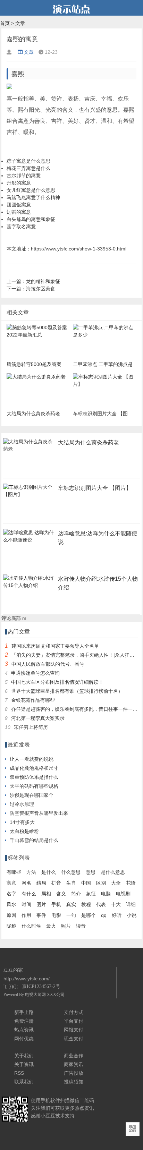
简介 (76, 893)
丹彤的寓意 (19, 183)
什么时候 (31, 926)
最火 (51, 926)
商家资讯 (73, 1064)
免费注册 (24, 1021)
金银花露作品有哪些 (33, 700)
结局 (41, 883)
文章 (20, 23)
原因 (11, 915)
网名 (26, 883)
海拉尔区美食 (40, 288)
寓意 (11, 883)
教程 (86, 904)
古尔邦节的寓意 (24, 175)
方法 (31, 872)
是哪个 (88, 915)
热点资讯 (24, 1029)
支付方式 (73, 1012)
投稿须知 (73, 1081)
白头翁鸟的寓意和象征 (31, 219)
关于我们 (24, 1055)
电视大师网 (36, 994)
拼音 (56, 883)
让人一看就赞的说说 (31, 759)
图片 (41, 904)
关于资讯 (24, 1064)
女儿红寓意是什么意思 (31, 190)
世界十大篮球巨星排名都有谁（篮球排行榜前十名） (67, 691)
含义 (61, 893)
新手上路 (24, 1012)
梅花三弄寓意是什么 (28, 168)
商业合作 (73, 1055)
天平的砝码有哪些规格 (34, 786)
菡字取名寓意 (21, 226)
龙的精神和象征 (43, 281)
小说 (131, 915)
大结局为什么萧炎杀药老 (88, 442)
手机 (56, 904)
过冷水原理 (22, 804)
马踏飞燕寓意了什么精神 (33, 197)
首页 (5, 23)
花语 (131, 883)
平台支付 (73, 1021)
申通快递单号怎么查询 (35, 673)
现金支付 (73, 1038)
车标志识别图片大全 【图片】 (95, 488)
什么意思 (71, 872)
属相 (46, 893)
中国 (86, 883)
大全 (116, 883)
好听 (116, 915)
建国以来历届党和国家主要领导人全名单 (55, 646)
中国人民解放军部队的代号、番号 (47, 664)
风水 (11, 904)
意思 (90, 872)
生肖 (71, 883)
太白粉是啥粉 (24, 831)
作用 (26, 915)
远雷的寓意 (19, 212)
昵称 (11, 926)
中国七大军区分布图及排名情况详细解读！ (57, 682)
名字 (11, 893)
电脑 (106, 893)
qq (104, 915)
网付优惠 (24, 1038)
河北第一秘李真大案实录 (38, 718)
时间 (26, 904)
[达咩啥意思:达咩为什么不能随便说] (29, 542)
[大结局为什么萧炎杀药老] (29, 451)
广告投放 (73, 1073)
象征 (91, 893)
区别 (101, 883)
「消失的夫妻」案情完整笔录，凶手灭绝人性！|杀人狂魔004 (77, 655)
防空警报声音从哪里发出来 (39, 813)
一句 (71, 915)
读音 (81, 926)
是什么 (48, 872)
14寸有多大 (22, 822)
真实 (71, 904)
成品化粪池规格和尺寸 (34, 768)
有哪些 (14, 872)
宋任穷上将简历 (31, 727)
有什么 (29, 893)
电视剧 (123, 893)
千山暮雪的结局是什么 (34, 840)
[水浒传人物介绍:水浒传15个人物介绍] (29, 587)
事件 (41, 915)
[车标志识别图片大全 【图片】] (29, 496)
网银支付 (73, 1029)
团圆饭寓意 (19, 204)
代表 (101, 904)
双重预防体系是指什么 (34, 777)
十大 (116, 904)
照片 (66, 926)
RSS (19, 1073)
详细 (131, 904)
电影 (56, 915)
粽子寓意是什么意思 (28, 161)
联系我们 (24, 1081)
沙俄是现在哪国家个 (31, 795)
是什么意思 (113, 872)
